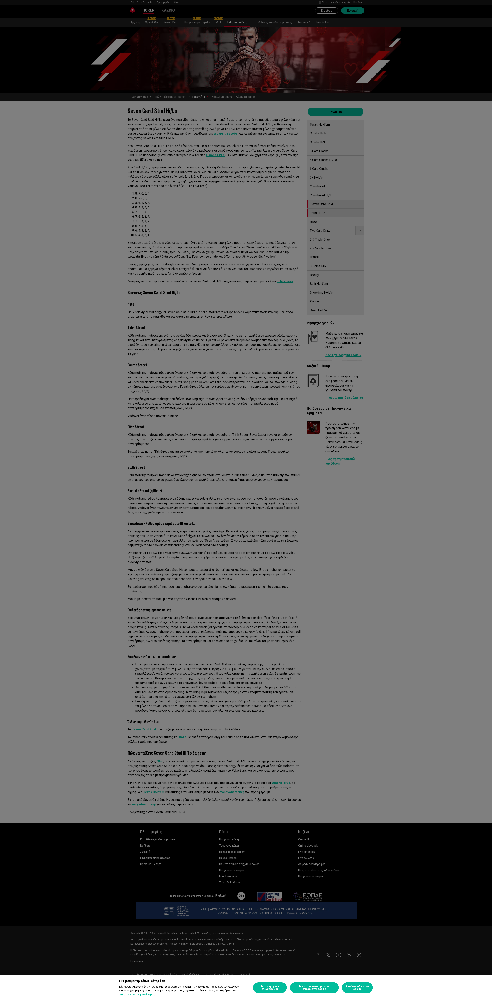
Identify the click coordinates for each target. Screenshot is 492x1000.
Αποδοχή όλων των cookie (357, 988)
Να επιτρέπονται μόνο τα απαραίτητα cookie (314, 988)
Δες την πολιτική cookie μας (137, 994)
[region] (246, 987)
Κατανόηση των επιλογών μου (269, 988)
